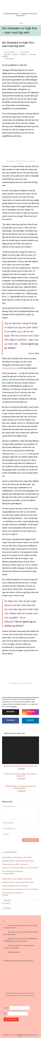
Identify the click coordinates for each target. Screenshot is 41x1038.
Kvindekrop (23, 54)
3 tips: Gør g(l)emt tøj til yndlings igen (12, 871)
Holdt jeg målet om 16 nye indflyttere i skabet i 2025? (17, 857)
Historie (15, 54)
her (8, 297)
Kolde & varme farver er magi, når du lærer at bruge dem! (20, 775)
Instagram (30, 711)
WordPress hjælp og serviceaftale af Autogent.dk (18, 960)
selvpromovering (21, 454)
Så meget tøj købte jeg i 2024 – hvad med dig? (15, 864)
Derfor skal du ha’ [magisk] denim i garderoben (20, 766)
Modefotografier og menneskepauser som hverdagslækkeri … (20, 787)
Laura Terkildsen (9, 52)
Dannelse (7, 54)
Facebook (11, 720)
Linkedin (30, 720)
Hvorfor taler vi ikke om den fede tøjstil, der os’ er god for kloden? (20, 867)
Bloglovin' (10, 711)
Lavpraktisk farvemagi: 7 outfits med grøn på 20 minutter (17, 861)
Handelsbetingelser (14, 952)
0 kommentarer (9, 58)
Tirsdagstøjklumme (10, 368)
